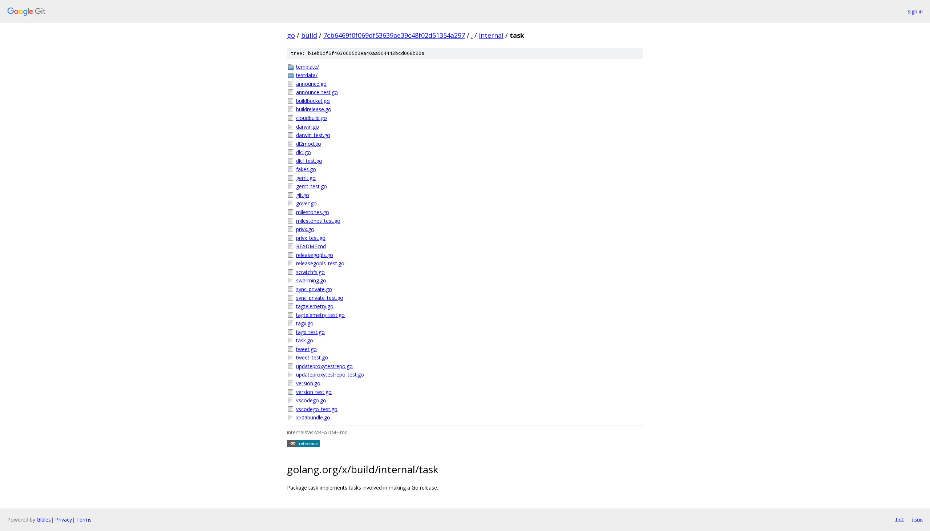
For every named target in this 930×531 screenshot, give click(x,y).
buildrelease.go (313, 109)
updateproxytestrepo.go (324, 366)
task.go (304, 340)
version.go (308, 383)
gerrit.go (306, 177)
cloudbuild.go (311, 117)
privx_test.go (311, 237)
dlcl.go (303, 152)
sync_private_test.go (319, 297)
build (309, 35)
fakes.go (306, 169)
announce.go (311, 83)
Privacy (63, 519)
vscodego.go (311, 400)
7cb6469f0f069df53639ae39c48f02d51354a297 (394, 35)
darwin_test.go (313, 135)
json (917, 519)
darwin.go (307, 126)
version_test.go (314, 392)
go (291, 35)
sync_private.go (314, 289)
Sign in (915, 11)
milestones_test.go (318, 220)
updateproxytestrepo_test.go (330, 374)
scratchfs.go (310, 272)
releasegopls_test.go (320, 263)
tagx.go (305, 323)
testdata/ (307, 75)
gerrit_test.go (311, 186)
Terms (84, 519)
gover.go (306, 203)
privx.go (305, 229)
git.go (302, 195)
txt (899, 519)
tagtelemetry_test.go (320, 314)
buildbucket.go (313, 100)
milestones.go (312, 212)
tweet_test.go (312, 357)
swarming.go (311, 280)
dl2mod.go (308, 143)
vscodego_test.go (316, 409)
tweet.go (306, 349)
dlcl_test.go (309, 160)
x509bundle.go (313, 417)
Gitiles (44, 519)
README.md (311, 246)
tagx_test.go (310, 332)
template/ (307, 66)
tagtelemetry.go (314, 306)
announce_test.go (317, 92)
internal (491, 35)
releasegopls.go (314, 255)
